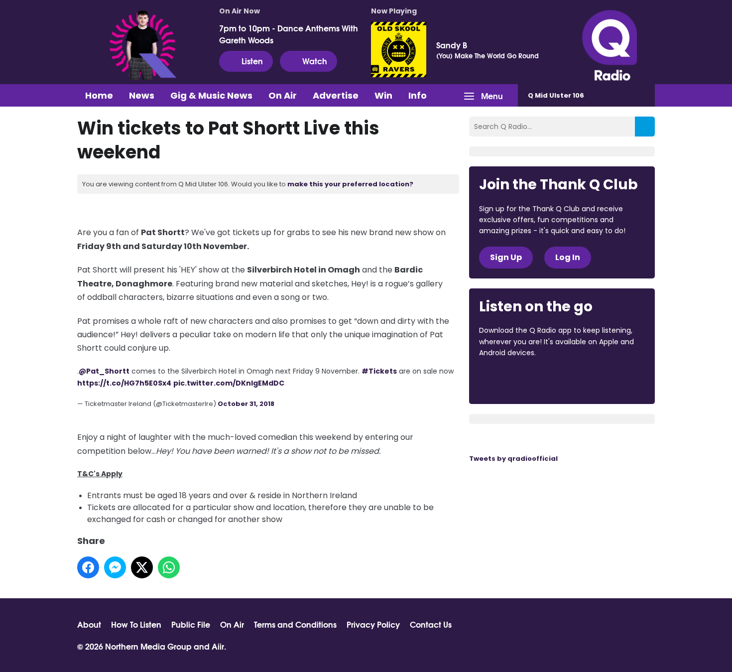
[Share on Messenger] (115, 567)
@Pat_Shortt (104, 371)
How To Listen (136, 624)
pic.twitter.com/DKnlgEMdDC (228, 383)
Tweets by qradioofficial (513, 458)
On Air (282, 95)
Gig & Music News (211, 95)
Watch (314, 60)
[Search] (645, 126)
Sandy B (451, 45)
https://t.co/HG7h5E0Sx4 (124, 383)
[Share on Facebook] (88, 567)
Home (99, 95)
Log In (567, 257)
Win (383, 95)
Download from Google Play (601, 380)
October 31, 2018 (246, 403)
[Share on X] (142, 567)
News (141, 95)
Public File (190, 624)
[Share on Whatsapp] (169, 567)
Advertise (336, 95)
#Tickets (379, 371)
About (89, 624)
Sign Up (506, 257)
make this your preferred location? (350, 184)
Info (417, 95)
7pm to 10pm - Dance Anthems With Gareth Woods (288, 34)
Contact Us (431, 624)
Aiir (218, 646)
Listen (252, 60)
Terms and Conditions (295, 624)
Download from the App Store (518, 380)
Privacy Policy (373, 624)
